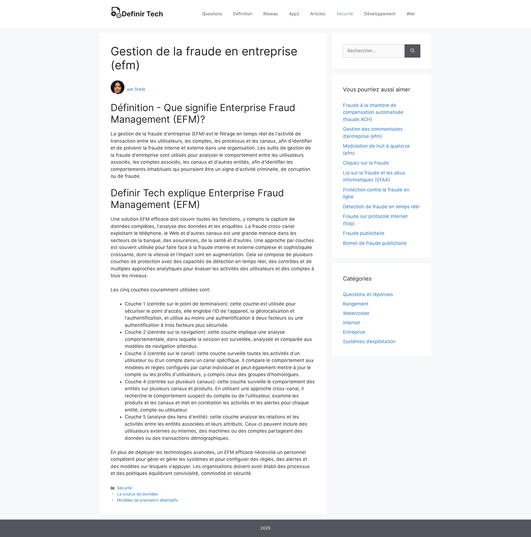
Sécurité (345, 13)
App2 (294, 13)
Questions (212, 13)
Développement (379, 13)
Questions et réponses (368, 294)
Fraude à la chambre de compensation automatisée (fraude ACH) (373, 112)
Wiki (411, 13)
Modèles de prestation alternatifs (147, 500)
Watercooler (356, 313)
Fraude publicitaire (363, 233)
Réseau (270, 13)
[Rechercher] (412, 51)
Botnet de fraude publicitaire (375, 243)
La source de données (137, 494)
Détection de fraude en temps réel (381, 206)
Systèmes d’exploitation (369, 341)
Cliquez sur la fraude (366, 163)
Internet (351, 322)
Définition (242, 13)
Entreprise (354, 332)
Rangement (355, 304)
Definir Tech (142, 14)
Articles (318, 13)
